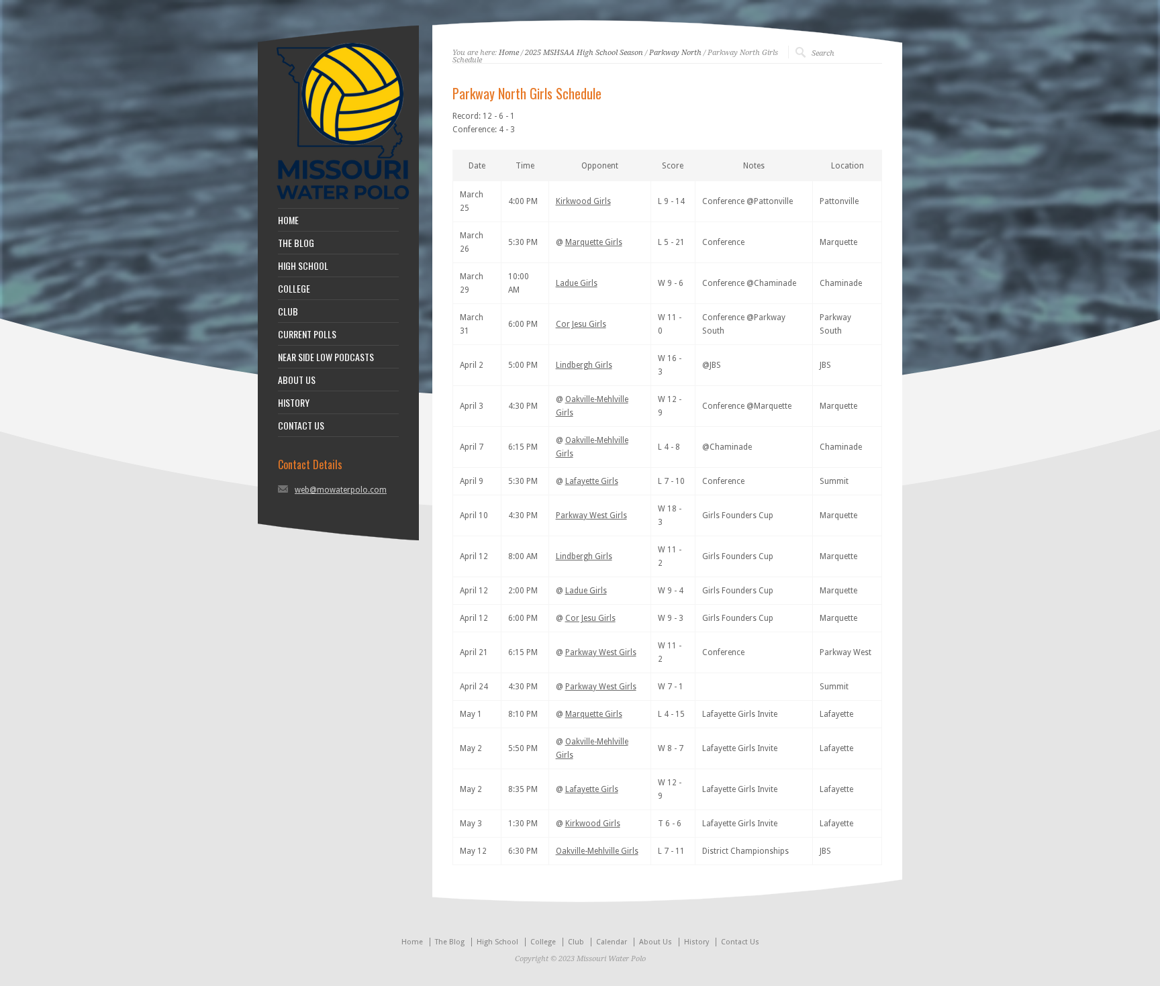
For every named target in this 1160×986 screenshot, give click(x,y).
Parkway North (675, 52)
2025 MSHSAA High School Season (584, 52)
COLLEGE (294, 288)
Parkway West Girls (591, 515)
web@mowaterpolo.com (341, 490)
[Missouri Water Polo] (343, 201)
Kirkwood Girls (583, 201)
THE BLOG (296, 243)
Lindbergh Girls (584, 365)
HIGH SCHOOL (303, 265)
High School (497, 942)
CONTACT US (301, 425)
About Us (655, 942)
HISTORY (293, 402)
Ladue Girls (576, 283)
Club (576, 942)
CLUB (288, 311)
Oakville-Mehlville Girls (597, 851)
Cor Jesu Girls (581, 324)
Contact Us (740, 942)
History (696, 942)
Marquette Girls (593, 242)
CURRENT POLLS (307, 334)
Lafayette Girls (591, 481)
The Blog (450, 942)
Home (509, 52)
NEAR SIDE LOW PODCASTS (326, 357)
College (543, 942)
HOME (288, 220)
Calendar (611, 942)
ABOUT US (297, 380)
